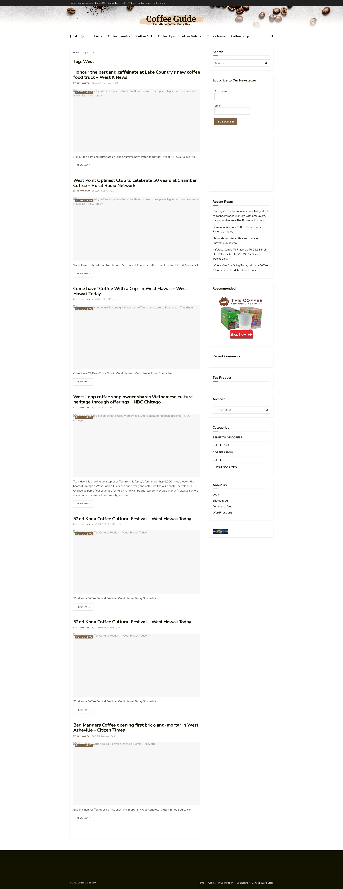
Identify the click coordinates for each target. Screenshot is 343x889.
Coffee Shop (159, 3)
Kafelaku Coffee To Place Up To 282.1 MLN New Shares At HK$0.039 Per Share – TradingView (240, 254)
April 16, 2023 (101, 736)
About (211, 883)
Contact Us (242, 883)
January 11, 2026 (103, 83)
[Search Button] (266, 63)
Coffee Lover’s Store (262, 883)
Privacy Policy (225, 883)
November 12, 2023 (104, 524)
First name (220, 91)
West (91, 52)
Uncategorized (225, 467)
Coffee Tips (113, 3)
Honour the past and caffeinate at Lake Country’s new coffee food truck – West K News (136, 74)
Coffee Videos (128, 3)
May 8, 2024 (100, 407)
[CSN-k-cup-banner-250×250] (241, 318)
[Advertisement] (241, 163)
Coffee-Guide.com (87, 882)
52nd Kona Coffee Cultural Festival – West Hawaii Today (132, 519)
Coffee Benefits (85, 3)
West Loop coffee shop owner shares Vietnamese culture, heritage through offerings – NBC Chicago (133, 399)
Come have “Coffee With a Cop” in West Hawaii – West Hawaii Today (130, 291)
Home (73, 3)
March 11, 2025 (102, 299)
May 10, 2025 (101, 191)
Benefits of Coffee (227, 438)
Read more (83, 165)
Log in (216, 495)
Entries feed (220, 501)
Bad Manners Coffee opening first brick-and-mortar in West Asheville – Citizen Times (135, 727)
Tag (84, 52)
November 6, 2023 (104, 627)
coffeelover (83, 83)
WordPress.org (222, 513)
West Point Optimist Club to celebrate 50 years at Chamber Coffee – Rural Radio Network (135, 183)
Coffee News (144, 3)
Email (218, 106)
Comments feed (222, 507)
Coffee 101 (100, 3)
